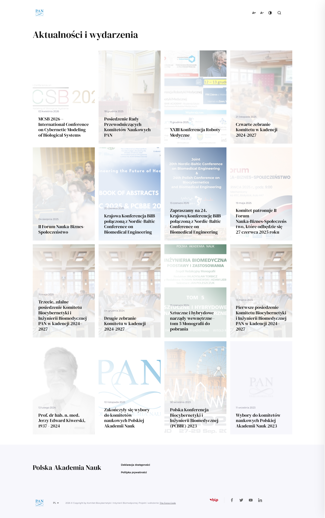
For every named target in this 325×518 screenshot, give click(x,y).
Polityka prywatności (134, 472)
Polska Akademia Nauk (67, 467)
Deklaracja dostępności (135, 464)
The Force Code (168, 503)
